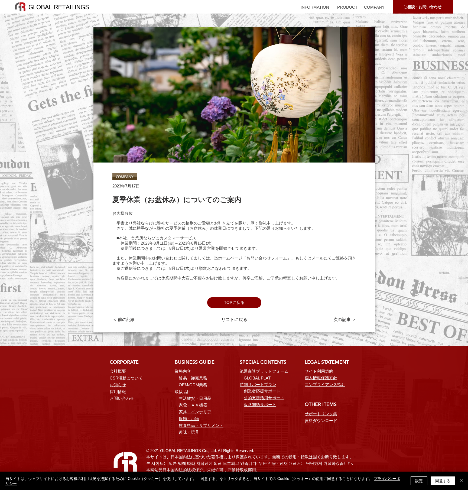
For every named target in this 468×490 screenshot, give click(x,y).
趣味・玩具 (189, 432)
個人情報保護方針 (321, 377)
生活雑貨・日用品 (195, 398)
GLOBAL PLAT (257, 378)
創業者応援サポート (262, 391)
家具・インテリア (195, 412)
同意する (442, 480)
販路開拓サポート (260, 404)
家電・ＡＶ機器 (193, 405)
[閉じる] (461, 481)
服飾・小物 (189, 418)
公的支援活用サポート (264, 397)
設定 (419, 480)
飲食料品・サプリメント (201, 425)
